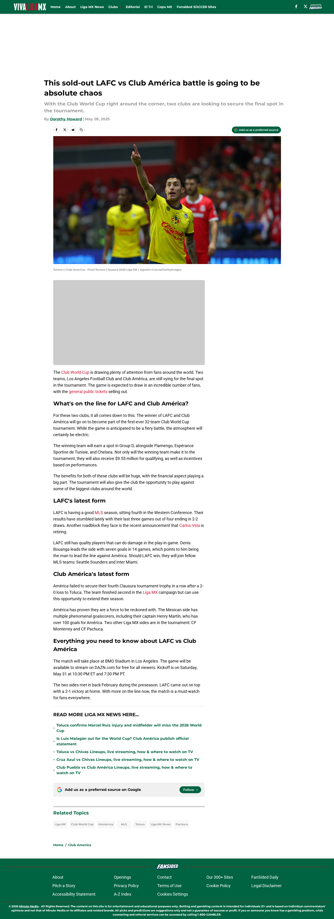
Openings (122, 877)
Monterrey (105, 824)
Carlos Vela (189, 525)
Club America (79, 845)
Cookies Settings (172, 894)
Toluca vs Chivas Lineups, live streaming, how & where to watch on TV (124, 752)
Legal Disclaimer (266, 885)
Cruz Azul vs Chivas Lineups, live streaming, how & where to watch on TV (127, 759)
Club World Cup (75, 372)
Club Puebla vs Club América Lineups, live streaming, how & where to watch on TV (124, 770)
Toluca (140, 824)
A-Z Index (122, 894)
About (70, 7)
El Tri (148, 7)
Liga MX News (92, 7)
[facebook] (296, 6)
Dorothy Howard (66, 119)
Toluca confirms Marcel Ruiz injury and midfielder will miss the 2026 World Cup (129, 728)
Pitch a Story (63, 885)
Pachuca (182, 824)
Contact (164, 877)
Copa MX (164, 7)
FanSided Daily (264, 877)
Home (56, 7)
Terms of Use (169, 885)
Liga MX (150, 592)
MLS (99, 512)
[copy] (81, 130)
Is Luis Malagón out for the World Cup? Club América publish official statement (122, 741)
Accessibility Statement (73, 894)
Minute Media (29, 906)
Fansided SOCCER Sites (196, 7)
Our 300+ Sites (219, 877)
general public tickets (88, 391)
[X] (305, 6)
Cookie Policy (218, 885)
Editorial (133, 7)
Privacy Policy (126, 885)
